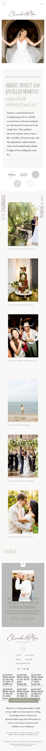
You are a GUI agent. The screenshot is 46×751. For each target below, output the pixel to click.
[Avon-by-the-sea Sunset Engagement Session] (23, 400)
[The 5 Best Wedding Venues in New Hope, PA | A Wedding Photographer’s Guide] (23, 224)
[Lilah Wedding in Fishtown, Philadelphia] (23, 456)
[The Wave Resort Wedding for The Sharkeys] (23, 336)
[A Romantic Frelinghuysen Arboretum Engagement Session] (23, 512)
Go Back (10, 551)
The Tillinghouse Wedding (20, 305)
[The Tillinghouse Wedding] (23, 280)
